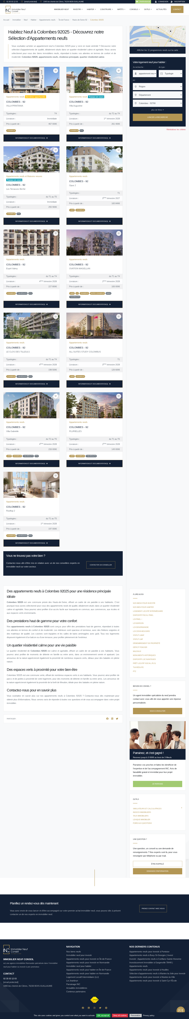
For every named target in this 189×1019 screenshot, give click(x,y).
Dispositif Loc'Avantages (144, 659)
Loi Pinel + (137, 619)
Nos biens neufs (73, 951)
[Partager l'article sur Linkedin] (112, 719)
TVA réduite (138, 667)
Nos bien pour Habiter (143, 607)
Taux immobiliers (140, 816)
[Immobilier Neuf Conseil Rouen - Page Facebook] (83, 1008)
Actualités (161, 9)
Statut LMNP (138, 635)
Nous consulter (157, 711)
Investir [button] (77, 9)
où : (134, 80)
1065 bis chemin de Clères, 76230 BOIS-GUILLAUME (27, 986)
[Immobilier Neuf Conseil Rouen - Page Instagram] (94, 1008)
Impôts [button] (120, 9)
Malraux (137, 651)
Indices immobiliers (142, 812)
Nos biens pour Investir (144, 603)
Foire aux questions (142, 823)
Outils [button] (147, 9)
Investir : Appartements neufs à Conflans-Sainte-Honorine (155, 959)
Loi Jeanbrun (72, 980)
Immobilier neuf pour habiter (78, 966)
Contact (177, 9)
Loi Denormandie (141, 627)
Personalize (135, 1015)
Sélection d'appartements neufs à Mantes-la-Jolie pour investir (157, 973)
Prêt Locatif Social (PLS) (144, 663)
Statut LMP (138, 639)
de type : (162, 67)
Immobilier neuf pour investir (79, 955)
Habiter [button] (90, 9)
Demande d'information (157, 871)
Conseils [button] (134, 9)
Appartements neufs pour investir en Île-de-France (89, 959)
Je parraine (157, 784)
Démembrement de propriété (146, 643)
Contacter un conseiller (101, 565)
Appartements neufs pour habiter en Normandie (87, 973)
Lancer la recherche (157, 117)
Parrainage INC (73, 984)
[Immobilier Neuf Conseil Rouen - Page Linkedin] (89, 1008)
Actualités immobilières (76, 988)
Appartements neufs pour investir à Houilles (149, 970)
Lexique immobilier (141, 820)
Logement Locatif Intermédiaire (148, 611)
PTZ (134, 671)
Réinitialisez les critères (176, 129)
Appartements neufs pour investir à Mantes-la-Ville (152, 977)
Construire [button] (106, 9)
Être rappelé (157, 864)
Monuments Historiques (144, 655)
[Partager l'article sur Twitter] (117, 719)
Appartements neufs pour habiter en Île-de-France (88, 970)
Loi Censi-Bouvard (141, 631)
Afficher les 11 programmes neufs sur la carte (157, 50)
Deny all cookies (120, 1015)
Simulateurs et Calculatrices (147, 809)
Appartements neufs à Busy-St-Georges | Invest (151, 955)
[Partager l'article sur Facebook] (107, 719)
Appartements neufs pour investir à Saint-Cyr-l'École (153, 980)
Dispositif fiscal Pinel (143, 615)
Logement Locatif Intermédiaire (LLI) (82, 977)
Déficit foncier (140, 647)
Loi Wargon (138, 623)
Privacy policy (148, 1015)
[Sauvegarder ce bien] (55, 70)
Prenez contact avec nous (153, 908)
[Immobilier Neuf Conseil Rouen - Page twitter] (100, 1008)
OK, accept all (103, 1015)
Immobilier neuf (61, 9)
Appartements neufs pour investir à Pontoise (149, 951)
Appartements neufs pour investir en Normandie (87, 962)
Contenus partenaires (76, 991)
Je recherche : (138, 67)
